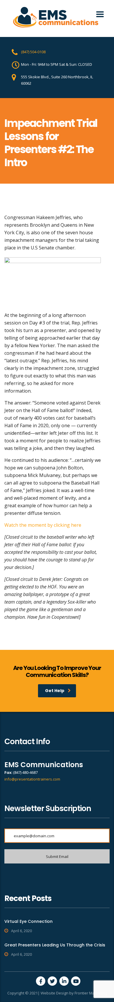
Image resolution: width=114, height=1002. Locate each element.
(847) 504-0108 (33, 51)
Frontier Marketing (91, 993)
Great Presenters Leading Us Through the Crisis (54, 945)
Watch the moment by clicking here (42, 525)
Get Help (54, 691)
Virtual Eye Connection (28, 921)
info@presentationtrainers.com (32, 779)
